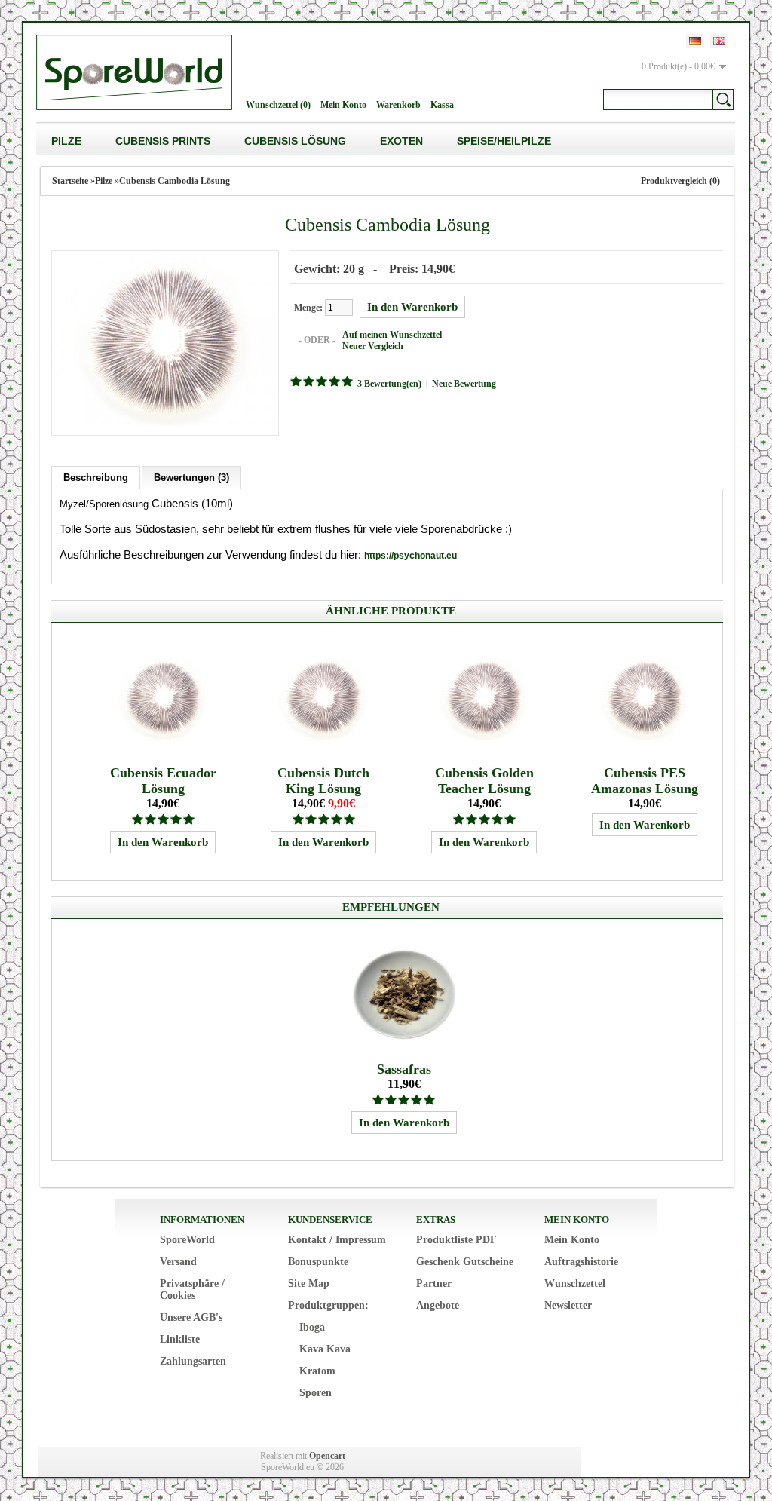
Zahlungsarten (193, 1361)
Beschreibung (95, 477)
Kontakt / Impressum (337, 1239)
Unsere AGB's (191, 1317)
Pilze (66, 141)
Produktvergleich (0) (680, 181)
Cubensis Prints (162, 141)
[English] (719, 41)
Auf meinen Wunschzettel (392, 334)
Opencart (327, 1455)
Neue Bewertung (464, 383)
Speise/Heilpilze (504, 141)
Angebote (437, 1305)
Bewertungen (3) (191, 477)
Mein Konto (343, 105)
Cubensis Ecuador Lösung (163, 780)
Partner (434, 1283)
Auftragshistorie (581, 1261)
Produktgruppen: (328, 1305)
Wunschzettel (574, 1283)
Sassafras (404, 1069)
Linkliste (180, 1339)
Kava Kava (325, 1349)
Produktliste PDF (456, 1239)
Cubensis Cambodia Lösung (174, 181)
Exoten (401, 141)
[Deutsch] (695, 41)
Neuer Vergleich (372, 346)
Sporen (315, 1392)
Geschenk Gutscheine (464, 1261)
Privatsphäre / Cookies (192, 1289)
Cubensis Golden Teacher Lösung (484, 780)
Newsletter (568, 1305)
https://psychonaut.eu (410, 555)
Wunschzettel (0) (278, 105)
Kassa (442, 105)
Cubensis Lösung (295, 141)
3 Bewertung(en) (389, 383)
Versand (178, 1261)
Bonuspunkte (318, 1261)
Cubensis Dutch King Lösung (323, 780)
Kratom (317, 1371)
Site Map (308, 1283)
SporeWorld (187, 1239)
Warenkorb (398, 105)
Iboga (312, 1327)
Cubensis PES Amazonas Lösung (644, 780)
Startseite (70, 181)
